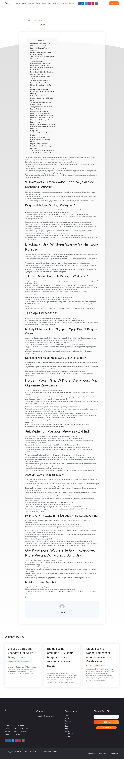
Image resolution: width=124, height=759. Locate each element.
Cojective (54, 751)
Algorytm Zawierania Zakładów (40, 80)
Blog (49, 3)
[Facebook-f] (79, 3)
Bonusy (32, 141)
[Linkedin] (82, 3)
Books (38, 3)
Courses (31, 3)
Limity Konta (34, 131)
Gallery (55, 3)
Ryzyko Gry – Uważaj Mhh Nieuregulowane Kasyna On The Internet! (40, 85)
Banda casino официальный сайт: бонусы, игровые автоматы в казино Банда (60, 657)
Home (18, 3)
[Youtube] (93, 3)
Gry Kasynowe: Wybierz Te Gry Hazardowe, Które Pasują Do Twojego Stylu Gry (42, 92)
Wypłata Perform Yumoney (38, 144)
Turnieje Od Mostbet (36, 61)
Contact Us (72, 3)
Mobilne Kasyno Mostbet (38, 96)
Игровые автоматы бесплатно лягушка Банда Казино (20, 653)
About (24, 3)
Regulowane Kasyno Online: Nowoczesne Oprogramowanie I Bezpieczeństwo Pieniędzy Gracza (41, 113)
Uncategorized (34, 20)
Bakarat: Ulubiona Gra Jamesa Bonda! (42, 124)
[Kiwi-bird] (96, 3)
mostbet (41, 287)
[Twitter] (86, 3)
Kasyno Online (35, 122)
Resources (63, 3)
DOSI (44, 3)
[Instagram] (89, 3)
